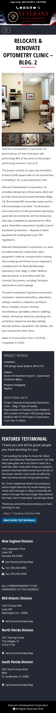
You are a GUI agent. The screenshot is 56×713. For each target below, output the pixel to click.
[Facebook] (24, 7)
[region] (28, 109)
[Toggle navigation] (6, 30)
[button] (5, 103)
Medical (8, 388)
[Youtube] (34, 7)
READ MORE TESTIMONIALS (19, 520)
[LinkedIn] (31, 7)
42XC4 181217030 (28, 2)
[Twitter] (28, 7)
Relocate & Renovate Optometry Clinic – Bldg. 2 (28, 51)
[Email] (21, 7)
